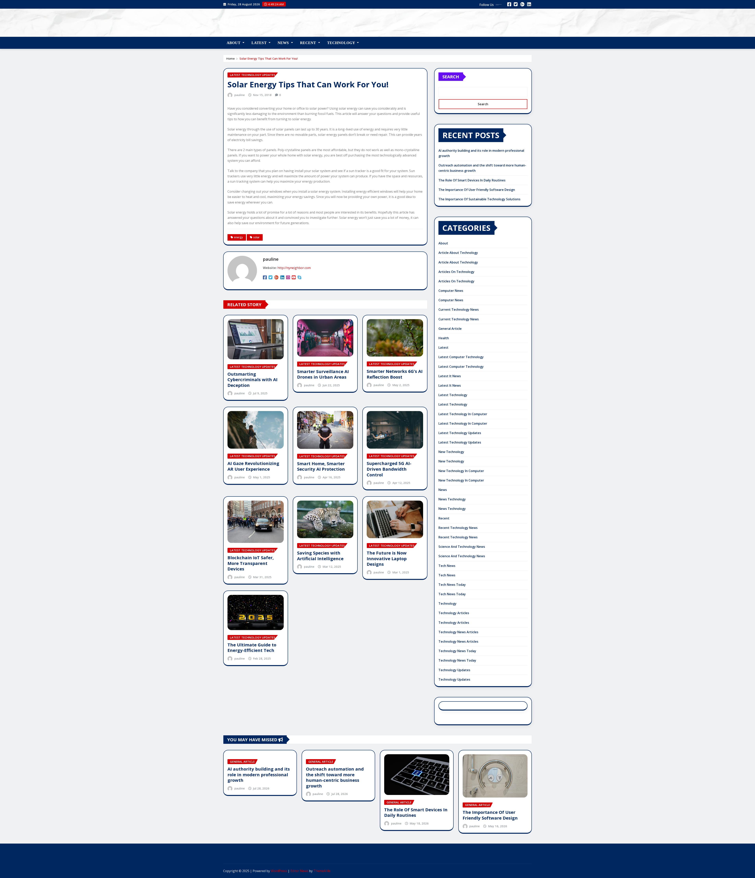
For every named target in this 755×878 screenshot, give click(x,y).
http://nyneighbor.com (294, 268)
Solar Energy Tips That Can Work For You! (268, 58)
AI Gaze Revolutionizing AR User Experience (253, 466)
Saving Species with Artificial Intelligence (320, 555)
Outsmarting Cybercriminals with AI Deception (252, 379)
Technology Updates (454, 670)
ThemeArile (322, 871)
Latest (259, 43)
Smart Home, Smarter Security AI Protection (321, 466)
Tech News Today (452, 584)
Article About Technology (458, 252)
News (284, 43)
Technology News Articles (458, 632)
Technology (341, 43)
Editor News (299, 871)
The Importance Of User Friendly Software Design (476, 190)
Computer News (450, 290)
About (234, 43)
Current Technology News (458, 309)
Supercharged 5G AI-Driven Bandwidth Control (389, 468)
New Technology (451, 452)
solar (256, 237)
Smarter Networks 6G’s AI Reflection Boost (395, 374)
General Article (450, 328)
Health (443, 338)
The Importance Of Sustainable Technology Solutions (479, 199)
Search (450, 76)
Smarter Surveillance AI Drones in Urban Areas (323, 374)
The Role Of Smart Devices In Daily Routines (471, 180)
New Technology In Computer (461, 471)
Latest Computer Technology (461, 357)
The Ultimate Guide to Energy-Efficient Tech (251, 647)
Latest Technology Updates (459, 433)
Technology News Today (457, 651)
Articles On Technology (456, 272)
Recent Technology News (458, 528)
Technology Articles (453, 613)
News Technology (452, 499)
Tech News (446, 566)
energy (238, 237)
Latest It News (449, 376)
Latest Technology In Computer (462, 414)
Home (230, 58)
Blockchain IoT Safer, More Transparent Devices (250, 563)
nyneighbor (248, 20)
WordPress (279, 871)
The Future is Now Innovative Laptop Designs (387, 558)
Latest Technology (452, 395)
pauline (239, 95)
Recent (308, 43)
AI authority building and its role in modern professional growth (258, 774)
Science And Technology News (461, 546)
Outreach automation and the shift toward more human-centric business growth (335, 777)
